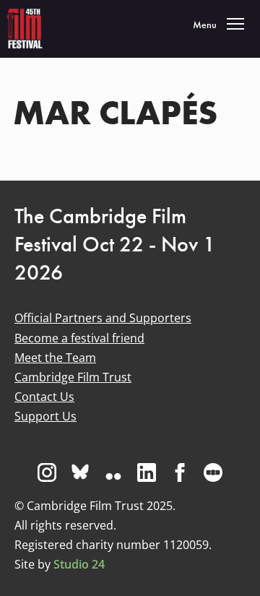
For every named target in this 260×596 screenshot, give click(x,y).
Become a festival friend (79, 338)
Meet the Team (55, 358)
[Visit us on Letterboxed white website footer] (213, 472)
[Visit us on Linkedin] (146, 472)
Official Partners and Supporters (102, 318)
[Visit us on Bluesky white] (80, 472)
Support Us (45, 416)
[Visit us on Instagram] (47, 472)
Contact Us (44, 397)
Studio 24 (79, 564)
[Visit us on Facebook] (179, 472)
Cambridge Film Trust (72, 377)
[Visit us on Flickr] (113, 472)
